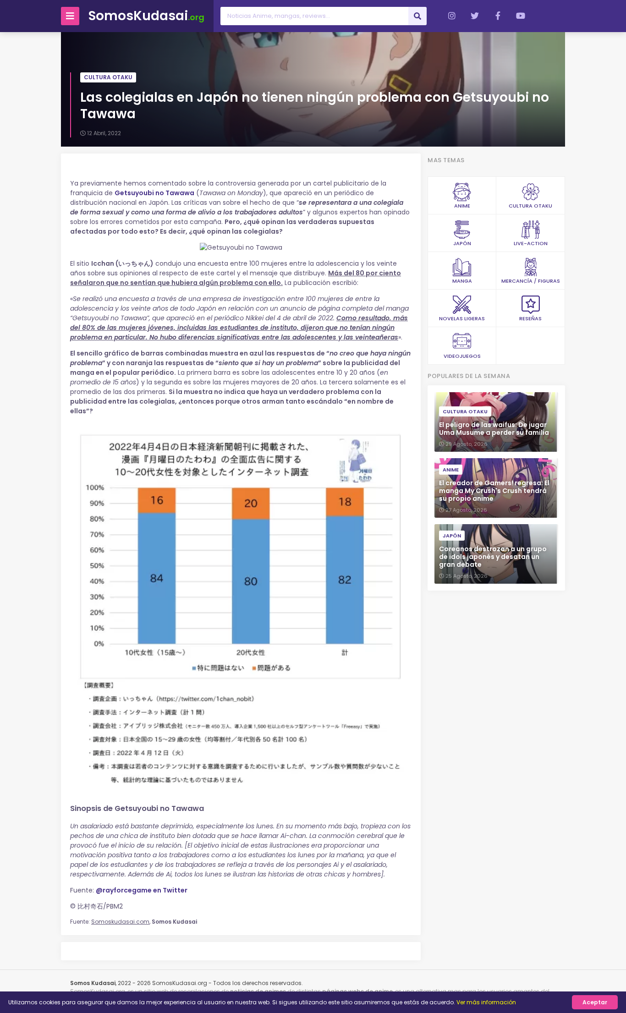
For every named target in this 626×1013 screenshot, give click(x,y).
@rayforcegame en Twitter (141, 890)
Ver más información (486, 1002)
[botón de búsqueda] (417, 16)
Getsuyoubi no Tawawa (154, 192)
